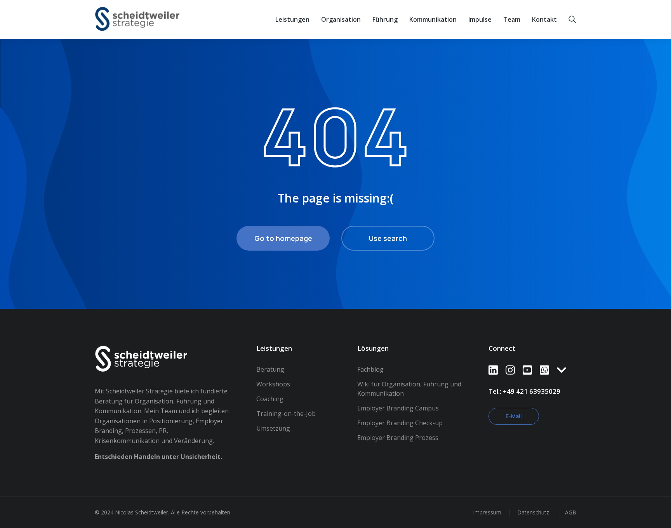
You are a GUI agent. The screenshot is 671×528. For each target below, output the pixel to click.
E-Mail (514, 416)
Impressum (487, 512)
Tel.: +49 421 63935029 (524, 391)
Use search (388, 238)
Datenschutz (533, 512)
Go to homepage (283, 238)
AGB (570, 512)
